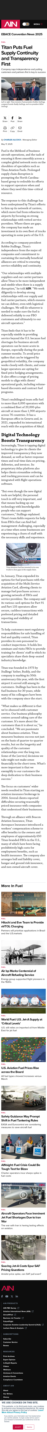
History (6, 1397)
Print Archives (9, 1356)
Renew (6, 1346)
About (5, 1390)
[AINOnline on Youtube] (6, 1296)
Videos (6, 1366)
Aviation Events (9, 1376)
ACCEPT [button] (18, 1427)
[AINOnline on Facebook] (2, 1296)
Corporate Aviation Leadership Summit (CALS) (22, 1325)
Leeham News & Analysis (13, 1328)
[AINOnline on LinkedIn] (17, 1296)
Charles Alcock (12, 139)
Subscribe (7, 1339)
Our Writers (8, 1394)
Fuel (3, 42)
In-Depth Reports (10, 1363)
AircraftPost (8, 1315)
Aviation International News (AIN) (16, 1311)
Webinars (7, 1370)
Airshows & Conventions (13, 1373)
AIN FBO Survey (9, 1308)
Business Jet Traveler (12, 1318)
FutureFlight (8, 1321)
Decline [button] (29, 1427)
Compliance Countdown (13, 1380)
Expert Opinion (9, 1360)
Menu (37, 24)
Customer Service (10, 1342)
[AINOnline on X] (12, 1296)
